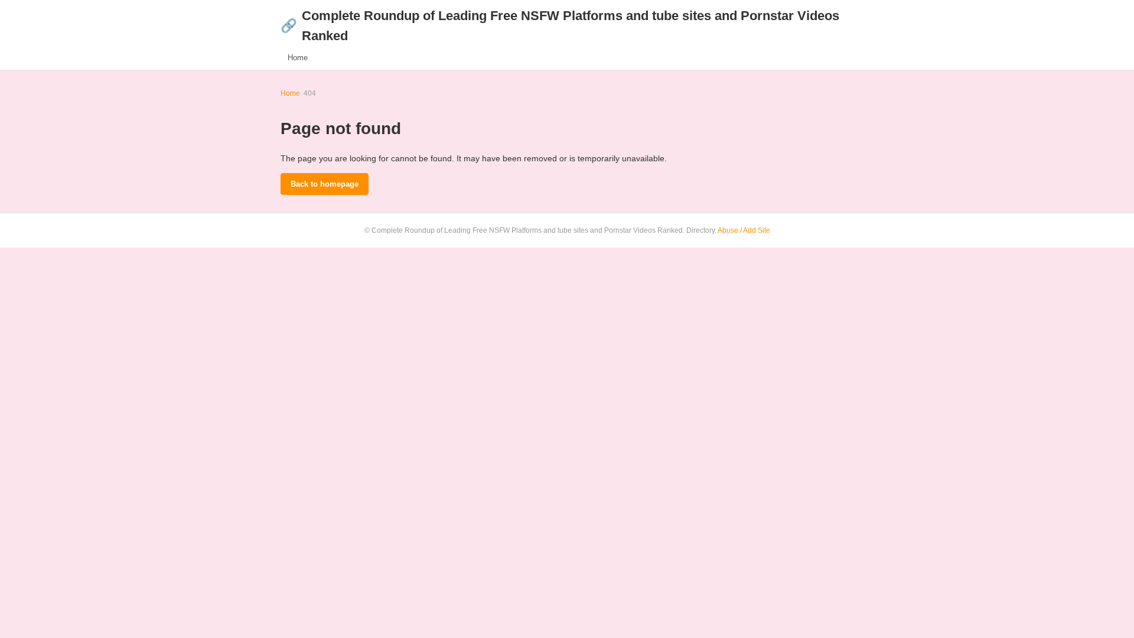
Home (298, 57)
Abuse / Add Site (744, 230)
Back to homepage (325, 184)
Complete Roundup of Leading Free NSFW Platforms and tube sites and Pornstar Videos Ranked (560, 25)
